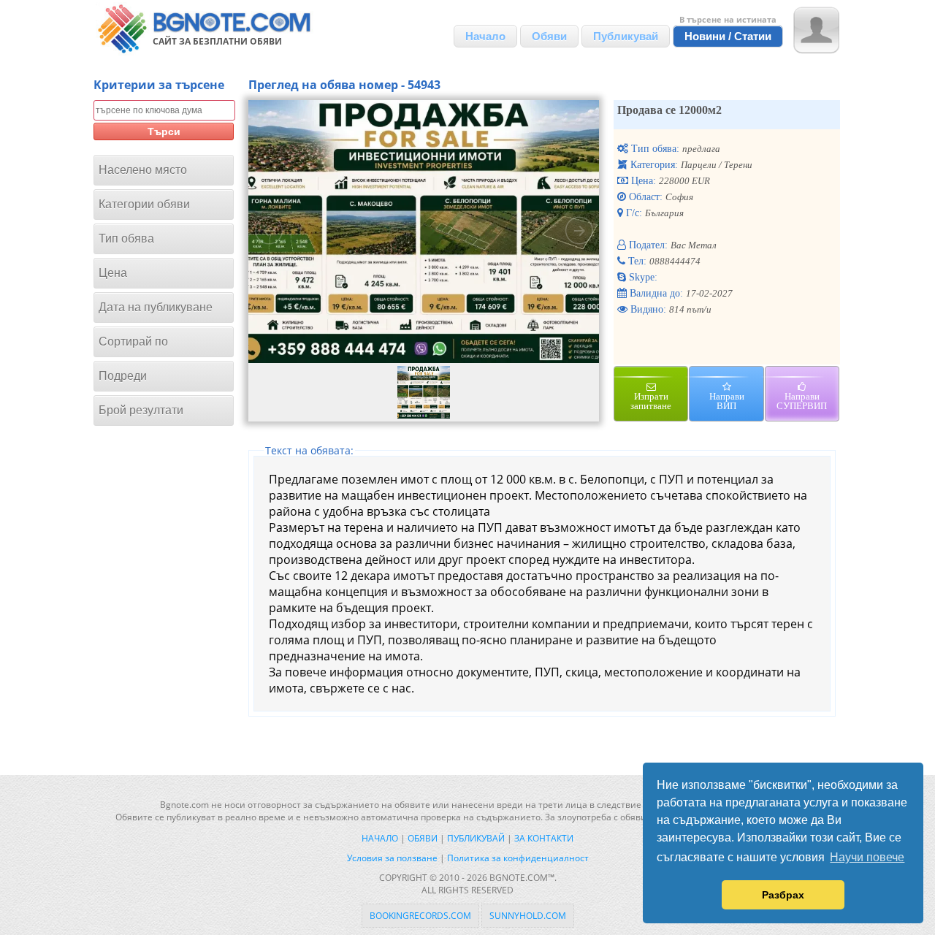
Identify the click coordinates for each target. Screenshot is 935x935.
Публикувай (625, 36)
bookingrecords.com (420, 915)
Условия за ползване (392, 858)
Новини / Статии (727, 36)
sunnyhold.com (527, 915)
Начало (485, 36)
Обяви (549, 36)
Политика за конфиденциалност (518, 858)
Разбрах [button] (783, 895)
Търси (164, 131)
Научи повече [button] (867, 857)
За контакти (543, 838)
